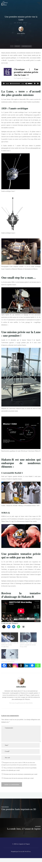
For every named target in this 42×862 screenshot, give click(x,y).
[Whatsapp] (38, 665)
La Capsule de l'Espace (21, 78)
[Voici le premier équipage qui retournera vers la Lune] (9, 654)
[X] (10, 665)
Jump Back (35, 83)
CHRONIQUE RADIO (26, 46)
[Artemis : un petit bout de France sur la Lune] (9, 637)
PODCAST (17, 46)
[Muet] (26, 83)
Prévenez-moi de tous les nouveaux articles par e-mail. (19, 778)
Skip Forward (38, 83)
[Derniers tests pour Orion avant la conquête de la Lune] (28, 637)
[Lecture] (4, 83)
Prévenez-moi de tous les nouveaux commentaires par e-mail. (21, 774)
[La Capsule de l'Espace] (4, 3)
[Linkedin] (26, 665)
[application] (21, 83)
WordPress (28, 851)
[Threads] (21, 665)
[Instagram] (15, 665)
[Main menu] (39, 3)
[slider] (15, 83)
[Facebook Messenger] (32, 665)
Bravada (20, 851)
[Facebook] (4, 665)
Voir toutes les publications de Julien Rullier (21, 703)
